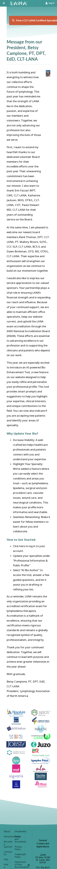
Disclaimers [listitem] (19, 831)
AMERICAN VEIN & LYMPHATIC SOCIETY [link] (41, 721)
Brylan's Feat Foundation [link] (41, 729)
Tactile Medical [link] (41, 776)
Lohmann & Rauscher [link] (41, 752)
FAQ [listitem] (6, 859)
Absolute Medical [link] (16, 713)
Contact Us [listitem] (6, 853)
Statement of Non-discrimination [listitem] (19, 864)
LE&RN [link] (16, 752)
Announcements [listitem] (6, 836)
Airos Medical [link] (41, 713)
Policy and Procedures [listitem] (19, 839)
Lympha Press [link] (41, 760)
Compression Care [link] (41, 737)
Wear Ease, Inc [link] (41, 784)
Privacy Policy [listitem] (18, 848)
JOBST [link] (16, 745)
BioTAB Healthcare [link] (16, 729)
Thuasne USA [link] (16, 784)
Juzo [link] (41, 745)
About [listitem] (6, 831)
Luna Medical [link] (16, 760)
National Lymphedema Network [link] (41, 768)
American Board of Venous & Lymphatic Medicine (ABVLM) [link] (16, 721)
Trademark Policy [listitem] (19, 855)
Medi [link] (16, 768)
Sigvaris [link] (16, 776)
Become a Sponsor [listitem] (6, 844)
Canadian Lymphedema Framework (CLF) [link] (16, 737)
